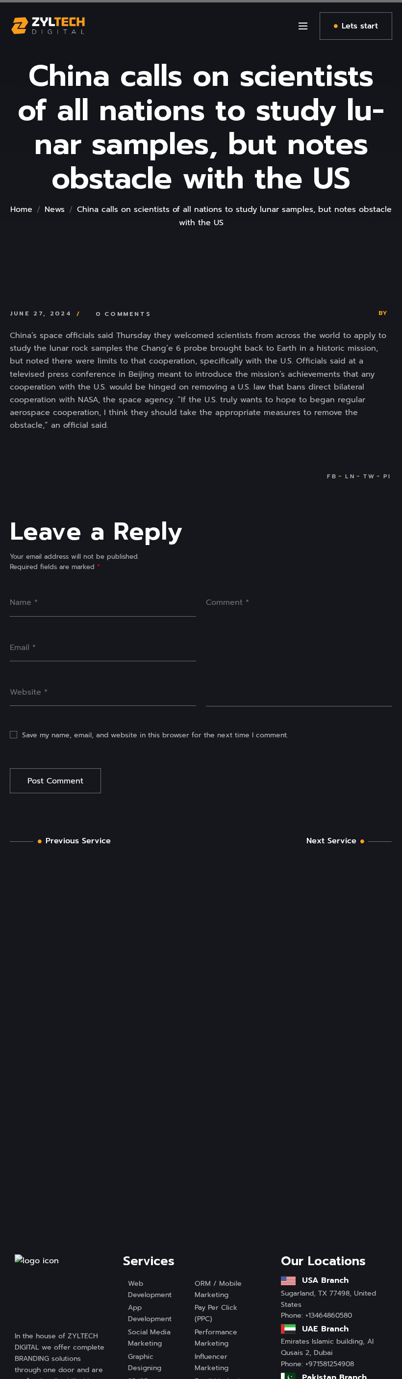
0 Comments (123, 314)
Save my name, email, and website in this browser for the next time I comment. (155, 735)
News (55, 209)
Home (21, 209)
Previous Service (78, 841)
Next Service (331, 841)
